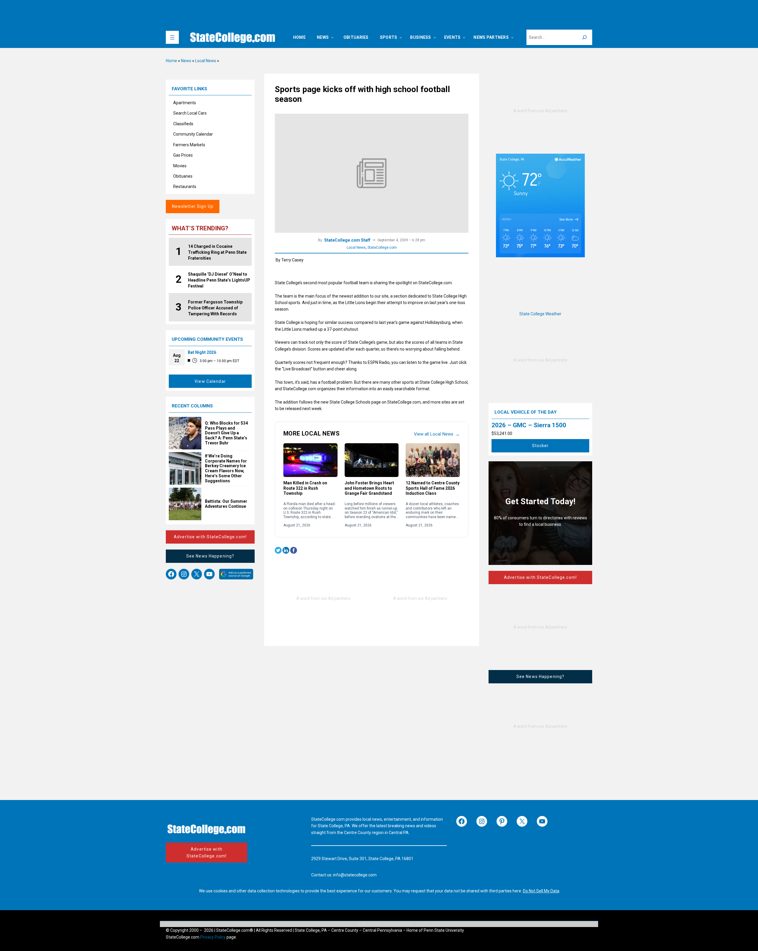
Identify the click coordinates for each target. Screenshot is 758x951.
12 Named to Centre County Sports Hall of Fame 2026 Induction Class (433, 488)
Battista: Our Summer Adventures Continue (226, 504)
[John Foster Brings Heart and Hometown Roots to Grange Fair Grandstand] (372, 460)
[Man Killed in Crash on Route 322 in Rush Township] (310, 460)
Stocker (540, 445)
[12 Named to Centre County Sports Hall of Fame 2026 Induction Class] (433, 460)
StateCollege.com (382, 247)
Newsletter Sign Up (192, 206)
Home (171, 60)
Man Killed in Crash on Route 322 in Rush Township (305, 488)
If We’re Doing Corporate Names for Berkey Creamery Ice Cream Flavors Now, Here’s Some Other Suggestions (226, 468)
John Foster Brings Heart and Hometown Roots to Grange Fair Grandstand (369, 488)
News (186, 60)
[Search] (584, 37)
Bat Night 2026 (202, 352)
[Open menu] (172, 37)
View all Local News (437, 434)
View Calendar (210, 381)
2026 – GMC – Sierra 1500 (529, 425)
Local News (205, 60)
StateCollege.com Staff (347, 240)
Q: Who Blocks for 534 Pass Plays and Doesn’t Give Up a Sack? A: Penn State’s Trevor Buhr (226, 433)
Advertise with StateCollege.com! (210, 536)
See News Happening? (210, 556)
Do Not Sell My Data (541, 891)
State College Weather (540, 313)
